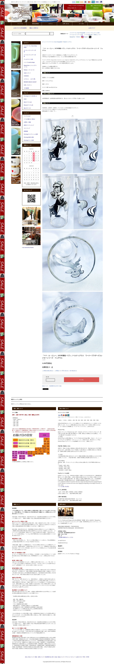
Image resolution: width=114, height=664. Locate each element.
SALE (25, 99)
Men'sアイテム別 (27, 102)
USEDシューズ (97, 34)
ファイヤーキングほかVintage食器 (77, 32)
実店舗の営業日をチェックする (66, 537)
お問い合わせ (66, 23)
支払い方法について (29, 657)
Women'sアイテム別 (28, 105)
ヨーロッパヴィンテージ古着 (92, 32)
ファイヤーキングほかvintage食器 (54, 41)
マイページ (20, 23)
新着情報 (26, 131)
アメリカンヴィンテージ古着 (76, 34)
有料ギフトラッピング (29, 125)
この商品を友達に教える (47, 370)
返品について (45, 386)
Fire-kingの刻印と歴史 (29, 137)
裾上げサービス (27, 108)
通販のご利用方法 (33, 28)
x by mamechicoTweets (28, 247)
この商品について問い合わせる (61, 370)
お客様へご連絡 (27, 122)
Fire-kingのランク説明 (29, 140)
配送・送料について (39, 657)
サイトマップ (27, 128)
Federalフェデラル (67, 41)
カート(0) (81, 23)
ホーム (43, 41)
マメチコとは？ (27, 116)
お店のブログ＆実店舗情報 (20, 28)
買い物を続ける (73, 370)
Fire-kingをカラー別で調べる (30, 96)
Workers (78, 36)
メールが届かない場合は (29, 119)
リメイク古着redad (88, 34)
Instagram (85, 36)
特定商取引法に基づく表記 (55, 386)
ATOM (87, 657)
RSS (84, 657)
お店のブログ (92, 28)
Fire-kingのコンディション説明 (31, 134)
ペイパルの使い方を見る (63, 486)
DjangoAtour (72, 36)
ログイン (51, 23)
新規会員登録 (35, 23)
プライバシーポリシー (70, 657)
